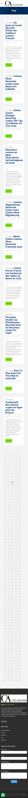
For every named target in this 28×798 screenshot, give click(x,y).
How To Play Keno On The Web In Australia (13, 375)
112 (12, 514)
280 (5, 611)
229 (20, 580)
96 (9, 505)
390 (5, 674)
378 (16, 666)
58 (16, 482)
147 (12, 534)
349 (20, 649)
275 (5, 608)
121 (9, 519)
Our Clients (3, 735)
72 (12, 491)
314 (19, 629)
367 (12, 660)
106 (9, 511)
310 (5, 629)
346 (9, 649)
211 (9, 571)
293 (16, 617)
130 (5, 525)
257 (12, 597)
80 (5, 497)
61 (8, 485)
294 (20, 617)
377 (12, 666)
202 (12, 565)
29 (19, 465)
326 (9, 637)
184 (19, 554)
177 (12, 551)
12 (12, 456)
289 (20, 614)
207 (12, 568)
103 (16, 508)
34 (19, 468)
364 (20, 657)
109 (20, 511)
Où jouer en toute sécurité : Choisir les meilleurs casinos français (13, 31)
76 (8, 494)
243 (16, 588)
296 (9, 620)
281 (9, 611)
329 (20, 637)
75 (5, 494)
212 (12, 571)
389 (20, 672)
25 (5, 465)
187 (12, 557)
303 (16, 623)
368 (16, 660)
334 (20, 640)
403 (16, 680)
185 (5, 557)
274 (20, 606)
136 (9, 528)
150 (5, 537)
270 (5, 606)
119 (19, 517)
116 (9, 517)
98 (16, 505)
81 (8, 497)
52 (12, 479)
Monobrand (17, 381)
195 (5, 563)
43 (16, 474)
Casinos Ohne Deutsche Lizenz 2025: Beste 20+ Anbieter (13, 82)
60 (5, 485)
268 (16, 603)
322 (12, 634)
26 (9, 465)
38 (16, 471)
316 (9, 631)
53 (16, 479)
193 (16, 560)
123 (16, 519)
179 (19, 551)
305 (5, 626)
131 (8, 525)
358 (16, 654)
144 (19, 531)
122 (12, 519)
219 (19, 574)
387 (12, 672)
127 (12, 522)
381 (9, 669)
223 (16, 577)
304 (20, 623)
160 (5, 542)
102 (12, 508)
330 (5, 640)
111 (8, 514)
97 (12, 505)
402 (12, 680)
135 (5, 528)
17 (12, 459)
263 (16, 600)
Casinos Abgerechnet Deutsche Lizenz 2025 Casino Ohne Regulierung (13, 208)
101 (9, 508)
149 (19, 534)
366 (9, 660)
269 (20, 603)
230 (5, 583)
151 (9, 537)
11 (8, 456)
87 (12, 499)
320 (5, 634)
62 (12, 485)
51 (8, 479)
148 (16, 534)
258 (16, 597)
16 (8, 459)
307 (12, 626)
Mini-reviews (18, 91)
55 (5, 482)
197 (12, 563)
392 (12, 674)
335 (5, 643)
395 (5, 677)
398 (16, 677)
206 (9, 568)
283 (16, 611)
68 (16, 488)
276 (9, 608)
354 (20, 652)
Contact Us (3, 740)
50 (5, 479)
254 (20, 594)
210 (5, 571)
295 (5, 620)
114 (19, 514)
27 (12, 465)
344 (20, 646)
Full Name (4, 750)
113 (16, 514)
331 (9, 640)
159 (20, 540)
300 (5, 623)
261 (9, 600)
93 (16, 502)
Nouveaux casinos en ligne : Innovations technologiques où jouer (14, 156)
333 (16, 640)
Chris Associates (14, 794)
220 (5, 577)
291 (9, 617)
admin (9, 42)
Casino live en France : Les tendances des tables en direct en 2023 (13, 273)
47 (12, 476)
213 (16, 571)
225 (5, 580)
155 (5, 540)
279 (20, 608)
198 (16, 563)
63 (16, 485)
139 (19, 528)
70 (5, 491)
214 (19, 571)
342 (12, 646)
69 (19, 488)
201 (9, 565)
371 (9, 663)
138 (16, 528)
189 (20, 557)
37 (12, 471)
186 (9, 557)
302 (12, 623)
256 (9, 597)
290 (5, 617)
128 (16, 522)
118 (16, 517)
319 (19, 631)
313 (16, 629)
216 (9, 574)
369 (20, 660)
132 (12, 525)
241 (9, 588)
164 (19, 542)
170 (5, 548)
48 (16, 476)
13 (16, 456)
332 (12, 640)
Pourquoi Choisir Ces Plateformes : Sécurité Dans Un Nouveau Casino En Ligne (13, 325)
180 (5, 554)
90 (5, 502)
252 (12, 594)
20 (5, 462)
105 (5, 511)
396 (9, 677)
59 (19, 482)
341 (9, 646)
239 (20, 585)
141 (9, 531)
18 (16, 459)
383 (16, 669)
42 (12, 474)
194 (19, 560)
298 (16, 620)
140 (5, 531)
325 (5, 637)
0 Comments (15, 42)
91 (8, 502)
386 (9, 672)
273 (16, 606)
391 (9, 674)
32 (12, 468)
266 (9, 603)
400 (5, 680)
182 (12, 554)
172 (12, 548)
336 (9, 643)
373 (16, 663)
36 (8, 471)
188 (16, 557)
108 (16, 511)
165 (5, 545)
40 (5, 474)
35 (5, 471)
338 (16, 643)
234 (20, 583)
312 (12, 629)
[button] (3, 795)
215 (5, 574)
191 (9, 560)
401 (9, 680)
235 (5, 585)
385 (5, 672)
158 (16, 540)
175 (5, 551)
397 (12, 677)
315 (5, 631)
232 (12, 583)
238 (16, 585)
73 (16, 491)
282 (12, 611)
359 (20, 654)
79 (19, 494)
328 (16, 637)
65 (5, 488)
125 (5, 522)
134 (19, 525)
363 (16, 657)
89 (19, 499)
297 (12, 620)
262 (12, 600)
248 (16, 591)
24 (19, 462)
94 (19, 502)
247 (12, 591)
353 (16, 652)
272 (12, 606)
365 (5, 660)
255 (5, 597)
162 (12, 542)
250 (5, 594)
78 (16, 494)
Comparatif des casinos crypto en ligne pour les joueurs (13, 407)
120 (5, 519)
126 (9, 522)
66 (9, 488)
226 (9, 580)
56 (9, 482)
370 (5, 663)
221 (9, 577)
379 (20, 666)
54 (19, 479)
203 (16, 565)
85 (5, 499)
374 (20, 663)
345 (5, 649)
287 (12, 614)
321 (9, 634)
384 (20, 669)
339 (20, 643)
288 (16, 614)
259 (20, 597)
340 (5, 646)
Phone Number (5, 762)
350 (5, 652)
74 (19, 491)
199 (20, 563)
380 (5, 669)
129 (19, 522)
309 (20, 626)
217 (12, 574)
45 (5, 476)
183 (16, 554)
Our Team (3, 733)
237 (12, 585)
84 (19, 497)
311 (8, 629)
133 (16, 525)
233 (16, 583)
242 (12, 588)
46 (9, 476)
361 (9, 657)
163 (16, 542)
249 (20, 591)
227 (12, 580)
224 (20, 577)
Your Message (5, 771)
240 (5, 588)
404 (20, 680)
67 (12, 488)
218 (16, 574)
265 (5, 603)
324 (20, 634)
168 (16, 545)
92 (12, 502)
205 (5, 568)
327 (12, 637)
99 (19, 505)
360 (5, 657)
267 (12, 603)
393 (16, 674)
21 (8, 462)
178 (16, 551)
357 (12, 654)
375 (5, 666)
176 (9, 551)
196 (9, 563)
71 (8, 491)
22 (12, 462)
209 (20, 568)
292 (12, 617)
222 (12, 577)
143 (16, 531)
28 (16, 465)
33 (16, 468)
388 (16, 672)
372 (12, 663)
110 (5, 514)
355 (5, 654)
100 (5, 508)
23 (16, 462)
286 (9, 614)
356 (9, 654)
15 (5, 459)
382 (12, 669)
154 (19, 537)
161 (9, 542)
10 (5, 456)
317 (12, 631)
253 (16, 594)
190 (5, 560)
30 (5, 468)
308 (16, 626)
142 (12, 531)
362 (12, 657)
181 (9, 554)
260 (5, 600)
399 (20, 677)
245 (5, 591)
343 (16, 646)
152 (12, 537)
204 (20, 565)
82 (12, 497)
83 (16, 497)
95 (5, 505)
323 (16, 634)
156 (9, 540)
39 (19, 471)
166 (9, 545)
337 (12, 643)
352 (12, 652)
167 (12, 545)
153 (16, 537)
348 (16, 649)
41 (8, 474)
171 (8, 548)
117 (12, 517)
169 (20, 545)
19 (19, 459)
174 (19, 548)
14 (19, 456)
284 (20, 611)
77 (12, 494)
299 (20, 620)
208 (16, 568)
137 (12, 528)
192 (12, 560)
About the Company (5, 730)
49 (19, 476)
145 (5, 534)
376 (9, 666)
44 (19, 474)
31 (8, 468)
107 (12, 511)
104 (20, 508)
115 (5, 517)
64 (19, 485)
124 (19, 519)
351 (9, 652)
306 (9, 626)
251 (9, 594)
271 (9, 606)
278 (16, 608)
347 (12, 649)
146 (9, 534)
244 (20, 588)
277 (12, 608)
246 (9, 591)
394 (20, 674)
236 (9, 585)
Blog (2, 738)
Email (3, 756)
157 (12, 540)
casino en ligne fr (18, 415)
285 (5, 614)
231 (9, 583)
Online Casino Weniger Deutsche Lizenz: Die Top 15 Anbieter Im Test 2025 (13, 118)
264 (20, 600)
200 (5, 565)
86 (9, 499)
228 (16, 580)
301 (9, 623)
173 (16, 548)
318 (16, 631)
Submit (14, 781)
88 (16, 499)
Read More (8, 65)
